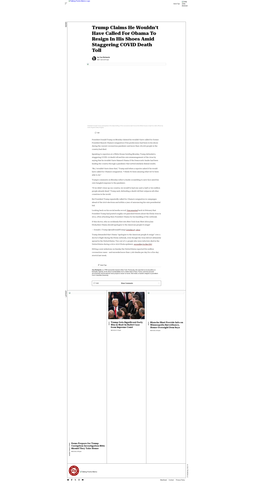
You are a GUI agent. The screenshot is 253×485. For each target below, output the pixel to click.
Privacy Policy (180, 480)
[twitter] (75, 480)
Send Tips (176, 4)
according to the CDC (143, 244)
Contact (171, 480)
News (66, 24)
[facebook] (72, 480)
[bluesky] (68, 480)
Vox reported (132, 210)
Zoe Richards (105, 57)
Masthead (163, 480)
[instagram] (79, 480)
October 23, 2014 (133, 230)
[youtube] (83, 480)
